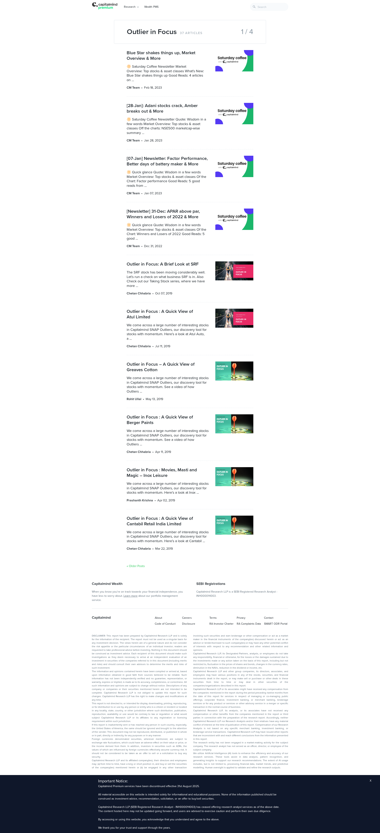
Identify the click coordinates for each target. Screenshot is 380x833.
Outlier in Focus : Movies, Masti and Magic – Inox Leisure (162, 472)
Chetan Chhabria (139, 293)
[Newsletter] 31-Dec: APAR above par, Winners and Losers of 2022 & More (163, 214)
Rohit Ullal (134, 399)
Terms (213, 618)
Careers (187, 618)
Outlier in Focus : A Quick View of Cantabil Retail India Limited (160, 521)
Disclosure (188, 623)
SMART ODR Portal (275, 623)
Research (130, 7)
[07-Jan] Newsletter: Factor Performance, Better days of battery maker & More (167, 161)
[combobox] (269, 7)
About (158, 618)
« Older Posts (136, 566)
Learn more (131, 596)
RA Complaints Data (249, 623)
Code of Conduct (165, 623)
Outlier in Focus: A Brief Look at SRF (163, 264)
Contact (268, 618)
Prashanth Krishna (140, 500)
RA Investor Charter (221, 623)
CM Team (133, 88)
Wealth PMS (151, 7)
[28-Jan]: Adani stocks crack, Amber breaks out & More (162, 108)
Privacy (241, 618)
